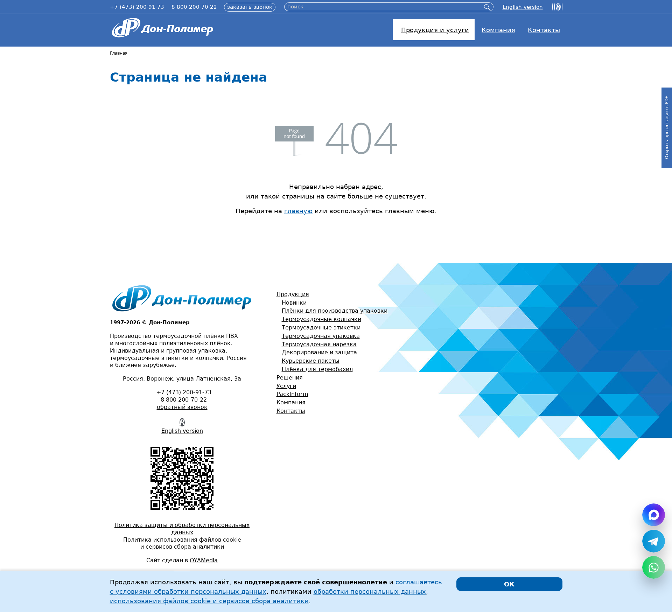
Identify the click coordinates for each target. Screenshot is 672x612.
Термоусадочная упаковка (321, 336)
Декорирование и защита (319, 352)
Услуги (286, 386)
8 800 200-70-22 (194, 7)
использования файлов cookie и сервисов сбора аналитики (209, 601)
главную (298, 211)
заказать (249, 7)
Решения (289, 377)
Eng (523, 7)
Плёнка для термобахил (317, 369)
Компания (291, 402)
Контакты (290, 411)
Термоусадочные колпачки (321, 319)
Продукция (292, 294)
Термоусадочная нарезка (319, 344)
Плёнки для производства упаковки (334, 310)
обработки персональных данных (370, 591)
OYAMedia (204, 560)
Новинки (294, 302)
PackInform (292, 394)
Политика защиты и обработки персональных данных (182, 529)
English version (182, 430)
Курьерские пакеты (311, 360)
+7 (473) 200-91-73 (137, 7)
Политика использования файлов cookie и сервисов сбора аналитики (182, 543)
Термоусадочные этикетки (321, 327)
